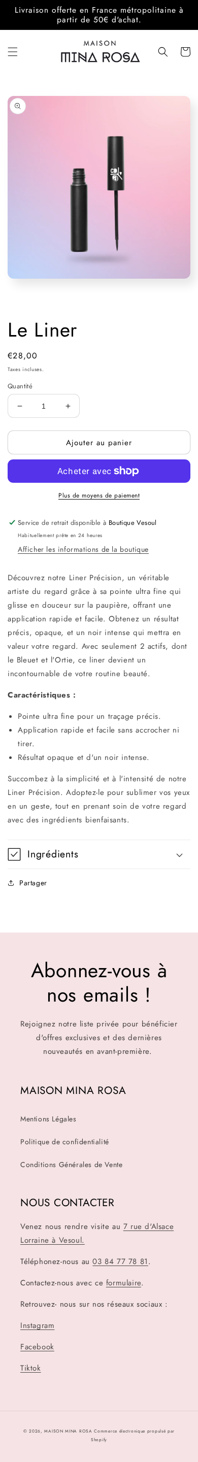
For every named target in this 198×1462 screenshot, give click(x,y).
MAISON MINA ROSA (68, 1431)
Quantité (20, 386)
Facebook (37, 1346)
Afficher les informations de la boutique (83, 549)
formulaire (123, 1282)
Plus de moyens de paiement (99, 495)
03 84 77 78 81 (120, 1261)
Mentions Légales (48, 1119)
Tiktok (30, 1368)
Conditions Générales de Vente (71, 1164)
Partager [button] (33, 883)
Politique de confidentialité (64, 1142)
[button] (13, 52)
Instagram (37, 1325)
